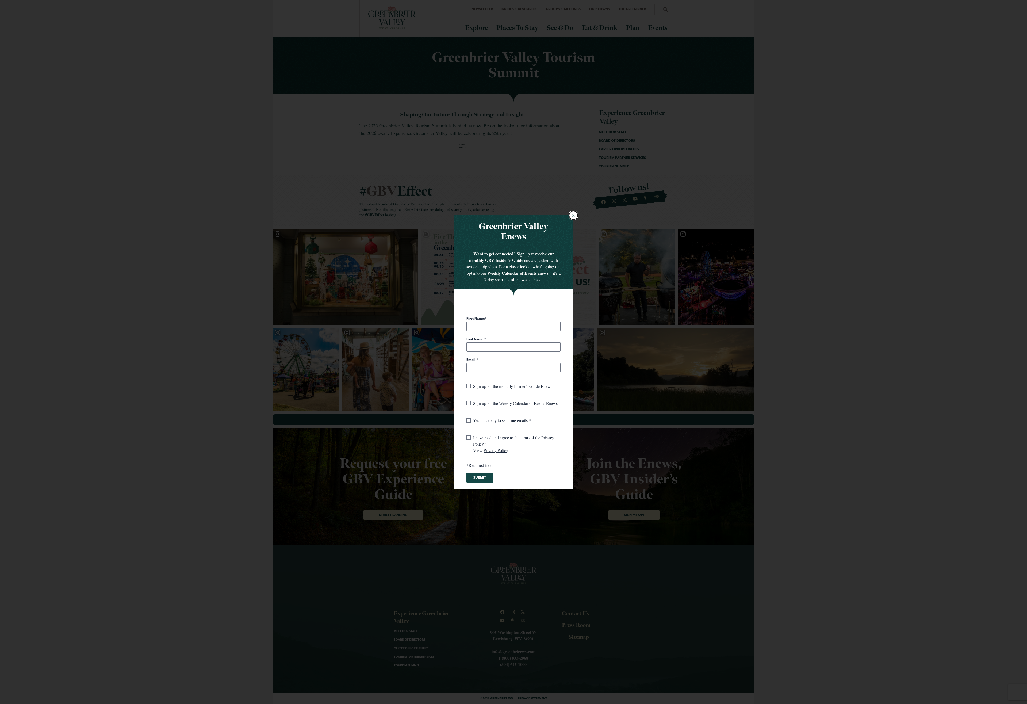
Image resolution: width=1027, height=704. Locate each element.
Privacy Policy (496, 450)
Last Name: (475, 339)
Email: (471, 360)
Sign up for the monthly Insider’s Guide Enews (512, 386)
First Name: (475, 319)
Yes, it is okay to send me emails (501, 420)
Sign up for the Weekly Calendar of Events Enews (515, 403)
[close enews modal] (573, 215)
